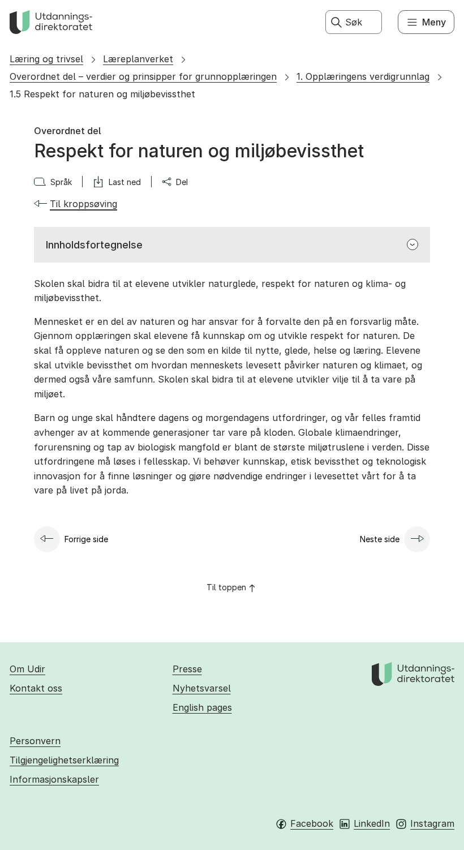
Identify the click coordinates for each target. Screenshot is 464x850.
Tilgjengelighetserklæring (64, 760)
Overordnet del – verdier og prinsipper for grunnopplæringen (143, 76)
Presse (187, 669)
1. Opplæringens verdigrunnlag (363, 76)
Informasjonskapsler (54, 779)
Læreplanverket (138, 59)
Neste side (379, 539)
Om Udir (27, 669)
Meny (434, 22)
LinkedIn (372, 823)
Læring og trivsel (46, 59)
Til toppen (226, 587)
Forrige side (86, 539)
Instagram (432, 823)
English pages (202, 707)
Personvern (35, 740)
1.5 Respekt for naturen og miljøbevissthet (102, 94)
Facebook (311, 823)
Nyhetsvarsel (202, 688)
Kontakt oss (36, 688)
